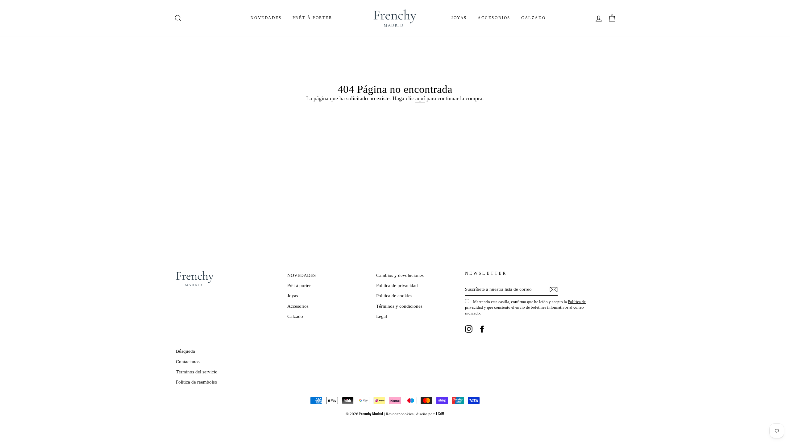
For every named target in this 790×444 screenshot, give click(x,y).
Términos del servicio (197, 371)
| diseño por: (429, 414)
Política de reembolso (196, 381)
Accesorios (494, 17)
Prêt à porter (313, 17)
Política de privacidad (397, 285)
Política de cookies (394, 295)
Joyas (459, 17)
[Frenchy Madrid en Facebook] (482, 329)
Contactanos (188, 361)
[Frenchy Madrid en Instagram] (468, 329)
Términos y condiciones (399, 306)
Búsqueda (185, 351)
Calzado (533, 17)
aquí (420, 98)
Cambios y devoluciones (400, 275)
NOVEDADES (266, 17)
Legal (381, 316)
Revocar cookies (400, 414)
